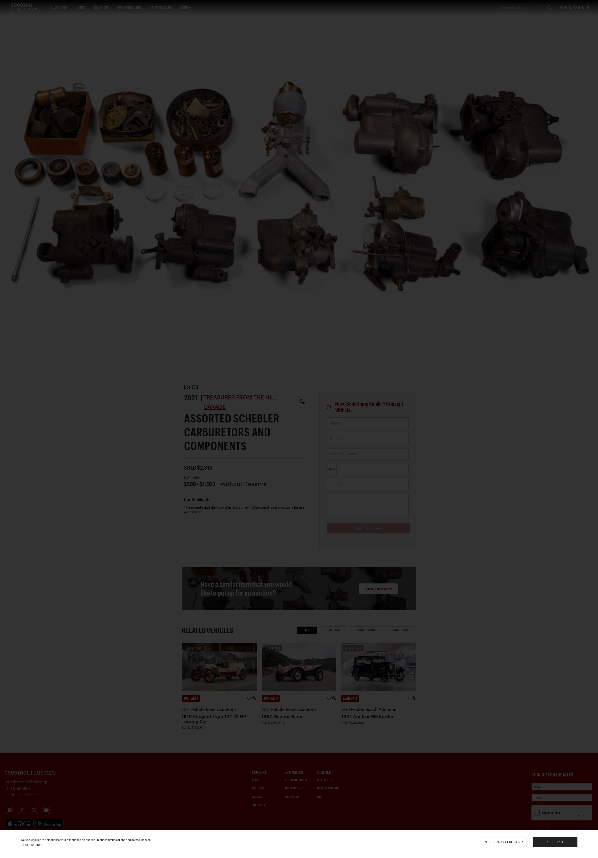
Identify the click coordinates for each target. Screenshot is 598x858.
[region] (299, 844)
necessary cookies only (504, 842)
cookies (36, 840)
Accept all (555, 842)
